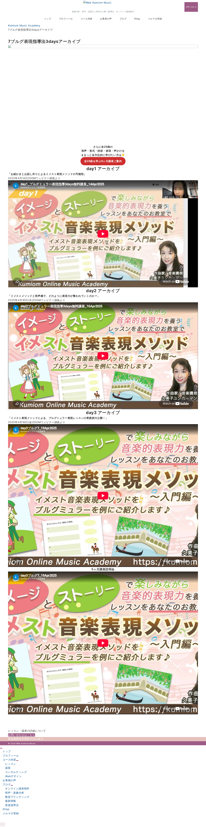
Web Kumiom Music (26, 743)
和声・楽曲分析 (14, 792)
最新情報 (10, 800)
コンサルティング (16, 772)
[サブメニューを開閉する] (17, 760)
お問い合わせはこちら (21, 735)
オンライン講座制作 (17, 788)
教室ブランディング (17, 796)
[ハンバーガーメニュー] (2, 824)
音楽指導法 (12, 805)
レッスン (10, 763)
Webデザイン (13, 776)
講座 (8, 767)
